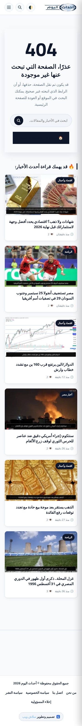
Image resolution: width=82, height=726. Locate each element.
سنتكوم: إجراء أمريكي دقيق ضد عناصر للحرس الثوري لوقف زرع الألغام (45, 438)
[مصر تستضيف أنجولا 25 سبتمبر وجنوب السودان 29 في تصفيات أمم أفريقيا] (41, 266)
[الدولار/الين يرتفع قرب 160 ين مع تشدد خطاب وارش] (41, 337)
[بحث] (18, 120)
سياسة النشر (14, 693)
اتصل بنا (57, 693)
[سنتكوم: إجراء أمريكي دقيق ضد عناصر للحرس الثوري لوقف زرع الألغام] (41, 409)
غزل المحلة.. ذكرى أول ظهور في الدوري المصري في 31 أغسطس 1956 (44, 581)
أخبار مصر (67, 394)
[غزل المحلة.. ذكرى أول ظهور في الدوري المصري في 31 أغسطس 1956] (41, 551)
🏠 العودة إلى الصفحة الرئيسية (41, 138)
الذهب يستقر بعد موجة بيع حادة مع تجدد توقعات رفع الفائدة (45, 510)
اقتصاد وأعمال (65, 180)
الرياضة (68, 251)
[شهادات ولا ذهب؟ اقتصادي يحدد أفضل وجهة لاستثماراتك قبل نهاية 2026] (41, 194)
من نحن (71, 693)
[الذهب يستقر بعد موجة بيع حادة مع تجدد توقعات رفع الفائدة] (41, 480)
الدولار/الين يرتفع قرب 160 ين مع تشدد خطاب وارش (45, 367)
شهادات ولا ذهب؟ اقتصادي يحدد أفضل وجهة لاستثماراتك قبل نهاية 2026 (41, 224)
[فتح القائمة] (9, 7)
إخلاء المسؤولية (41, 702)
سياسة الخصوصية (37, 693)
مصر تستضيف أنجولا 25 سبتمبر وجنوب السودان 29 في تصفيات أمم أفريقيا (45, 295)
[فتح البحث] (19, 7)
